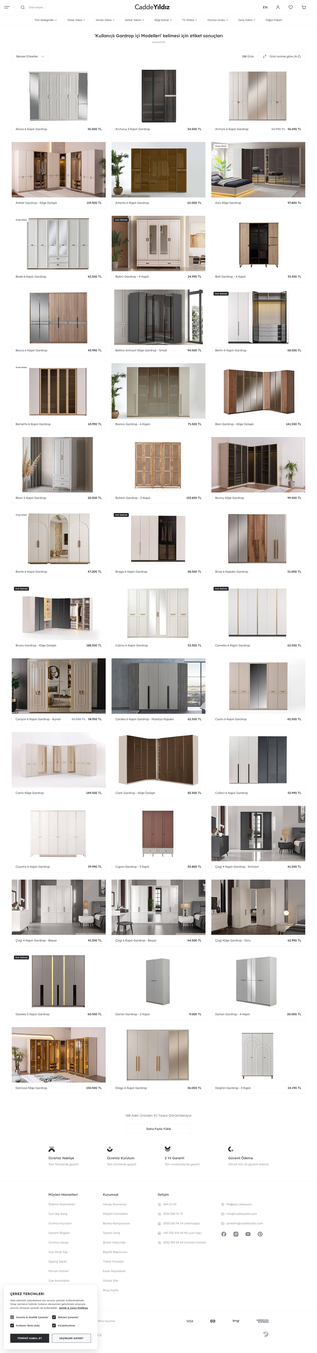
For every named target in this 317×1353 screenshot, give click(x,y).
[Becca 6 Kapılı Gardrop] (59, 317)
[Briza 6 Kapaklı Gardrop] (258, 538)
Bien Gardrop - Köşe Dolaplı (234, 424)
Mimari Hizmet (58, 1271)
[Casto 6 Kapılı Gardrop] (258, 685)
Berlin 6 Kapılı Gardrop (230, 350)
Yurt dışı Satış (57, 1214)
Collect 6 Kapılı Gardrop (231, 793)
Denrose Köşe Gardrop (31, 1088)
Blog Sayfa (110, 1290)
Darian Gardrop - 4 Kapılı (232, 1014)
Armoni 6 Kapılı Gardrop (232, 129)
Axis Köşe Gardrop (228, 203)
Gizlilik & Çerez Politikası (73, 1307)
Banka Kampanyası (116, 1223)
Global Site (110, 1280)
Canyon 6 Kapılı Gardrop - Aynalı (38, 719)
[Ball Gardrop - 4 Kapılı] (258, 243)
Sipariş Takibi (57, 1261)
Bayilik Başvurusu (115, 1252)
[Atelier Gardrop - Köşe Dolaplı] (59, 169)
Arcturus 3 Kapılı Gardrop (132, 129)
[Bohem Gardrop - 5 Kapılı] (158, 464)
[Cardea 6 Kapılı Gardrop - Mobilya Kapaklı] (158, 685)
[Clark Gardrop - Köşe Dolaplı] (158, 759)
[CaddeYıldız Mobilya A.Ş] (152, 7)
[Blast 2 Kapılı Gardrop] (59, 464)
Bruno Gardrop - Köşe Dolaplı (36, 645)
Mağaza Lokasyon (239, 1204)
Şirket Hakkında (114, 1242)
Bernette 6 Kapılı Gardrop (33, 424)
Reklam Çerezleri (68, 1317)
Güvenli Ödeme (240, 1158)
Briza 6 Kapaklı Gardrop (231, 571)
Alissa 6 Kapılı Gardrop (31, 129)
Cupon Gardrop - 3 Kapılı (132, 866)
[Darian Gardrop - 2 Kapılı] (158, 980)
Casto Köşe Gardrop (30, 793)
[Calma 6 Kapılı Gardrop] (158, 612)
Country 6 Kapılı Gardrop (33, 866)
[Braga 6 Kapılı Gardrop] (158, 538)
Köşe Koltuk (161, 20)
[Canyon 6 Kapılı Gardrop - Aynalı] (59, 685)
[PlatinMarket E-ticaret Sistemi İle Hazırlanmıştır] (266, 1334)
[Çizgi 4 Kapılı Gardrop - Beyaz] (59, 907)
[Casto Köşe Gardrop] (59, 759)
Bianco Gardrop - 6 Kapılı (132, 424)
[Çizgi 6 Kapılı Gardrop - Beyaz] (158, 907)
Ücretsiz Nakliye (61, 1158)
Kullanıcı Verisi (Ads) (28, 1325)
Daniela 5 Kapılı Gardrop (33, 1014)
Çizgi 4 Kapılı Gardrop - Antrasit (237, 866)
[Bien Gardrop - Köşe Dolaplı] (258, 390)
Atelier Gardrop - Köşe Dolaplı (36, 203)
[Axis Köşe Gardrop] (258, 169)
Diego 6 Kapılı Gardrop (131, 1088)
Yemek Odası (104, 20)
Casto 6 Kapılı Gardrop (231, 719)
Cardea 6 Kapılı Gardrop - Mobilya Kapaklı (144, 719)
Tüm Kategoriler (44, 20)
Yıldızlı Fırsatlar (113, 1261)
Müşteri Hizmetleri (115, 1214)
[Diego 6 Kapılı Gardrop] (158, 1054)
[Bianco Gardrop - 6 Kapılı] (158, 390)
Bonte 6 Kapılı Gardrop (31, 571)
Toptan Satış (111, 1233)
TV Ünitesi (188, 20)
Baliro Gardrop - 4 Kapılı (132, 276)
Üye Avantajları (59, 1280)
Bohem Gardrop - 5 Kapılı (132, 498)
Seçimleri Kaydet (71, 1338)
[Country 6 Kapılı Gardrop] (59, 833)
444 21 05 (169, 1204)
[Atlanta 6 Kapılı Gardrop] (158, 169)
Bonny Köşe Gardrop (229, 498)
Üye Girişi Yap (58, 1252)
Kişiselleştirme (66, 1325)
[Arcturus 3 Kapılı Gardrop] (158, 95)
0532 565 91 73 (173, 1214)
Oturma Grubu (216, 20)
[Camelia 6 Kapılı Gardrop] (258, 612)
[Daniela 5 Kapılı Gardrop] (59, 980)
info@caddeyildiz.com (241, 1214)
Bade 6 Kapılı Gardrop (31, 276)
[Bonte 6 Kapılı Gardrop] (59, 538)
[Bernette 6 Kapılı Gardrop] (59, 390)
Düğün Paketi (274, 20)
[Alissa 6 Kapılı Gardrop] (59, 95)
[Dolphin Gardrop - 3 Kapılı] (258, 1054)
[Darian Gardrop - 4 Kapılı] (258, 980)
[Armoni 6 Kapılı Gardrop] (258, 95)
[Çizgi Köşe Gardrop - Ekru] (258, 907)
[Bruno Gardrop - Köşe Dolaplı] (59, 612)
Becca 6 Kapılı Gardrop (31, 350)
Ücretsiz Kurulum (120, 1158)
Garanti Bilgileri (59, 1233)
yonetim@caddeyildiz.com (244, 1223)
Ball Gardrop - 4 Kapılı (230, 276)
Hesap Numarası (114, 1204)
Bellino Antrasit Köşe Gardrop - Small (141, 350)
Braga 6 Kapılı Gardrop (131, 571)
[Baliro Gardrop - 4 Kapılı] (158, 243)
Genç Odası (245, 20)
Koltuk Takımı (133, 20)
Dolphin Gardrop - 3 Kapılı (233, 1088)
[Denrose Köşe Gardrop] (59, 1054)
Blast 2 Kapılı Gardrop (31, 498)
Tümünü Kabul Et (29, 1338)
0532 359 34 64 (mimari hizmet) (184, 1242)
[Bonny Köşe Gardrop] (258, 464)
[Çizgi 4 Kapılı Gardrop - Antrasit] (258, 833)
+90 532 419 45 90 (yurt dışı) (182, 1233)
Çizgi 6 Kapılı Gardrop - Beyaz (135, 940)
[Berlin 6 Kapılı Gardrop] (258, 317)
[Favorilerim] (291, 7)
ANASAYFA (158, 42)
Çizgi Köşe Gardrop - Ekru (233, 940)
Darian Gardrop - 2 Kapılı (132, 1014)
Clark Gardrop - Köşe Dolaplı (135, 793)
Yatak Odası (74, 20)
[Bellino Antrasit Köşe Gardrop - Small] (158, 317)
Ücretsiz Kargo (58, 1242)
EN (265, 7)
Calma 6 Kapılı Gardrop (131, 645)
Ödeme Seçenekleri (61, 1204)
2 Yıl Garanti (174, 1158)
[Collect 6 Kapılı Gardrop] (258, 759)
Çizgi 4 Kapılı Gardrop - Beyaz (36, 940)
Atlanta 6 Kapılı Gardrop (132, 203)
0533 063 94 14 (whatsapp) (181, 1223)
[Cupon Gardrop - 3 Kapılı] (158, 833)
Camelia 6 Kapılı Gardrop (232, 645)
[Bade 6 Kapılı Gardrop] (59, 243)
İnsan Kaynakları (114, 1271)
